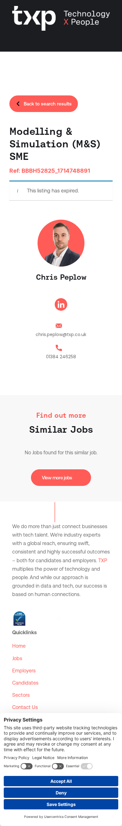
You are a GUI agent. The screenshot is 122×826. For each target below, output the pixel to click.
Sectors (21, 695)
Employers (24, 671)
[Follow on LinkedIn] (17, 604)
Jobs (17, 658)
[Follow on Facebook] (30, 604)
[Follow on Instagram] (42, 604)
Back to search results (48, 103)
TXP (102, 560)
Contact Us (25, 707)
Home (19, 646)
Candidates (25, 683)
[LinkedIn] (61, 305)
